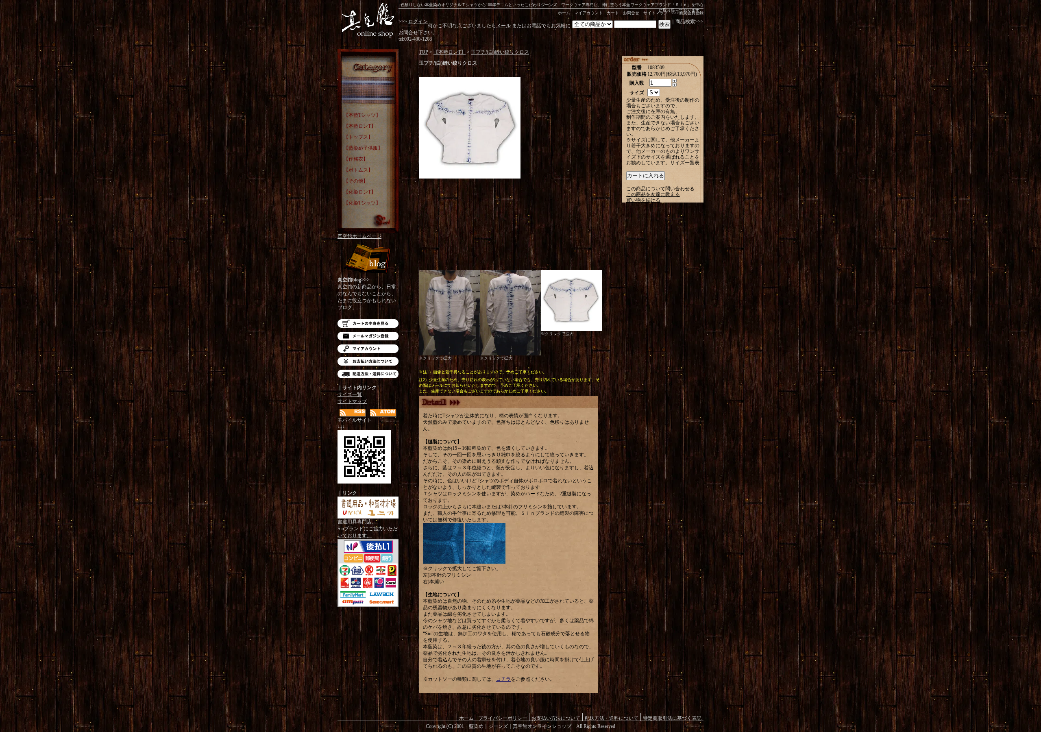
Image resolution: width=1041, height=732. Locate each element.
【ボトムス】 (358, 170)
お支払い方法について (368, 361)
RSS (353, 413)
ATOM (383, 413)
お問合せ (631, 13)
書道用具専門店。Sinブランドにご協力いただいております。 (368, 528)
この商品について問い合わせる (660, 189)
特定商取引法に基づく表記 (672, 718)
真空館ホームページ (359, 236)
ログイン (418, 21)
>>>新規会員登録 (687, 13)
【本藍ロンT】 (360, 126)
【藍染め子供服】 (363, 148)
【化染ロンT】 (360, 192)
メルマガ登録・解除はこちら (368, 336)
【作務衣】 (356, 159)
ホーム (564, 13)
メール (503, 25)
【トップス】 (358, 137)
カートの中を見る (368, 323)
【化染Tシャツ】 (362, 203)
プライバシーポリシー (502, 718)
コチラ (503, 679)
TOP (423, 52)
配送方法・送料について (368, 374)
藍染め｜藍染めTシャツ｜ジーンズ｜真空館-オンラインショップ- (368, 20)
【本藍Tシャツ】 (362, 115)
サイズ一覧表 (684, 163)
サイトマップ (655, 13)
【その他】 (356, 181)
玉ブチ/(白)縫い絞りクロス (500, 52)
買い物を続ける (643, 200)
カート (613, 13)
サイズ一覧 (350, 394)
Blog (368, 259)
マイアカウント (588, 13)
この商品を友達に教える (653, 194)
